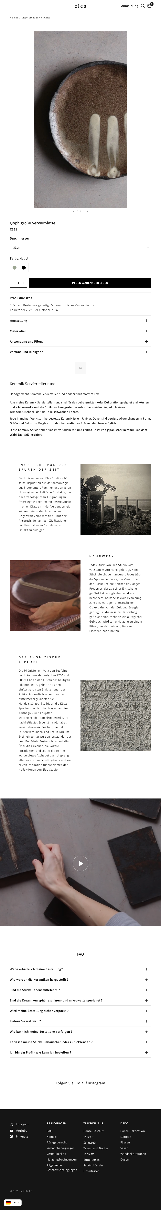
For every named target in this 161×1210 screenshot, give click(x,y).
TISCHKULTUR (93, 1123)
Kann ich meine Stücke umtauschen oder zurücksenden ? (51, 1042)
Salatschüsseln (93, 1165)
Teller (87, 1137)
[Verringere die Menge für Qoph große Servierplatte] (13, 282)
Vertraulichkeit (56, 1153)
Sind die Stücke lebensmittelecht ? (35, 990)
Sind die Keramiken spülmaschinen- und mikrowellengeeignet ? (56, 1000)
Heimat (14, 17)
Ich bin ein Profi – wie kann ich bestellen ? (40, 1052)
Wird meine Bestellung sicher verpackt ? (39, 1010)
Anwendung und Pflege (27, 341)
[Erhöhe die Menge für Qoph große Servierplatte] (24, 282)
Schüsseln (89, 1142)
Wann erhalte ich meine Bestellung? (36, 969)
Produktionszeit (21, 298)
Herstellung (18, 320)
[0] (148, 6)
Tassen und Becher (95, 1148)
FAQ (49, 1131)
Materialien (18, 331)
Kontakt (52, 1136)
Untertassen (91, 1171)
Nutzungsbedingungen (62, 1159)
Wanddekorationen (133, 1153)
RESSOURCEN (57, 1123)
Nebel (14, 267)
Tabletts (88, 1154)
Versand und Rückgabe (26, 352)
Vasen (124, 1148)
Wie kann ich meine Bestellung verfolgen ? (41, 1031)
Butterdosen (91, 1159)
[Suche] (143, 6)
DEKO (124, 1123)
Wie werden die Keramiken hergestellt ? (39, 979)
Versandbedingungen (61, 1148)
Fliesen (125, 1142)
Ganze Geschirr (93, 1131)
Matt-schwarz (23, 267)
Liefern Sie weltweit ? (25, 1021)
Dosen (124, 1159)
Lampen (125, 1136)
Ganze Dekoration (132, 1131)
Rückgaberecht (57, 1142)
